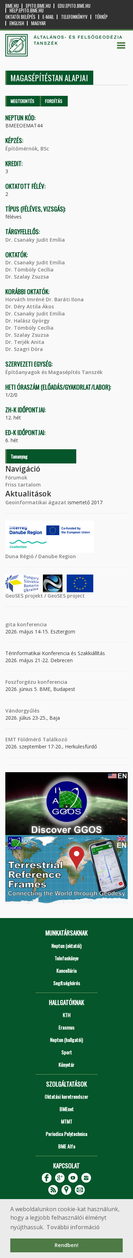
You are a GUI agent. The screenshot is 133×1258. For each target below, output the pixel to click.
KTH (67, 1014)
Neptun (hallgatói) (66, 1039)
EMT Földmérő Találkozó (36, 739)
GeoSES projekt (24, 595)
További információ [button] (73, 1227)
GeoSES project (66, 595)
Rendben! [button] (66, 1245)
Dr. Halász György (27, 320)
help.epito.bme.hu (27, 10)
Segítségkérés (66, 983)
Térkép (101, 17)
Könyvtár (66, 1064)
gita (10, 624)
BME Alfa (66, 1146)
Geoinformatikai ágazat (35, 502)
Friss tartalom (23, 484)
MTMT (66, 1121)
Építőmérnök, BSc (27, 148)
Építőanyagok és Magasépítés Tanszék (53, 372)
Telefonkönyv (74, 17)
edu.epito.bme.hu (74, 6)
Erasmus (66, 1027)
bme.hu (12, 6)
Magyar (38, 23)
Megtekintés (22, 101)
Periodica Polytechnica (66, 1133)
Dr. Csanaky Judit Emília (35, 239)
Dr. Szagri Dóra (24, 349)
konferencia (31, 624)
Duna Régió (19, 556)
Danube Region (57, 556)
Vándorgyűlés (22, 710)
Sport (66, 1052)
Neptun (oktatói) (66, 945)
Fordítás (53, 101)
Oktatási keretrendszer (66, 1096)
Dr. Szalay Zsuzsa (27, 276)
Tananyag (19, 456)
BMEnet (67, 1109)
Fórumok (16, 477)
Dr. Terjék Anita (24, 342)
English (17, 23)
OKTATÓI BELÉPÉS (20, 17)
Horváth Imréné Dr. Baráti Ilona (44, 299)
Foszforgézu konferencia (36, 682)
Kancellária (66, 970)
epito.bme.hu (38, 6)
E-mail (48, 17)
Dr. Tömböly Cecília (29, 269)
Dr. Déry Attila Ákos (29, 306)
